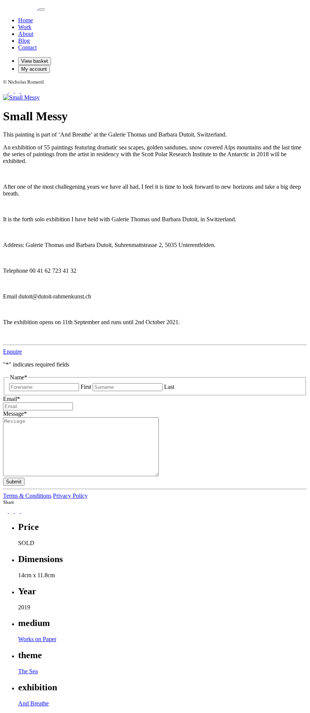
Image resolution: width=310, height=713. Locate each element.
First (86, 387)
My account (34, 69)
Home (25, 20)
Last (169, 387)
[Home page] (21, 7)
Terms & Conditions (27, 495)
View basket (34, 61)
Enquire (12, 351)
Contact (27, 47)
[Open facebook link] (6, 90)
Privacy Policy (70, 495)
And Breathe (33, 703)
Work (24, 27)
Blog (24, 40)
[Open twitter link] (18, 90)
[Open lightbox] (21, 97)
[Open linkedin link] (23, 90)
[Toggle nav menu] (42, 9)
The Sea (28, 671)
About (25, 34)
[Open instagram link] (12, 90)
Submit (14, 482)
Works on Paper (37, 639)
